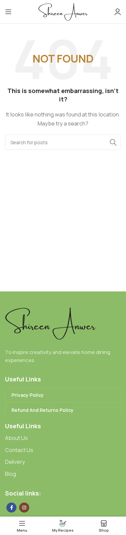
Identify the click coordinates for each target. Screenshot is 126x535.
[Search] (113, 142)
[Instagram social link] (24, 508)
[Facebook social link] (11, 508)
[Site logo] (63, 11)
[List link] (63, 438)
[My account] (117, 11)
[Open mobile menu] (8, 11)
